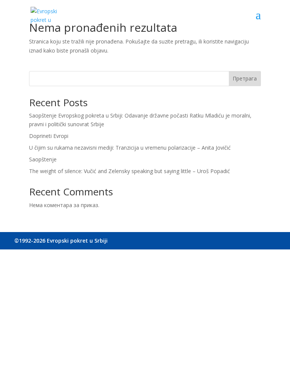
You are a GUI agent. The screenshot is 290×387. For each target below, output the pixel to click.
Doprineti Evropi (48, 135)
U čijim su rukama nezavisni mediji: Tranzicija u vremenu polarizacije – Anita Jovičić (130, 147)
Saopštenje (43, 159)
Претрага (245, 78)
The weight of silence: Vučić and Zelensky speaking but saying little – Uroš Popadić (129, 171)
